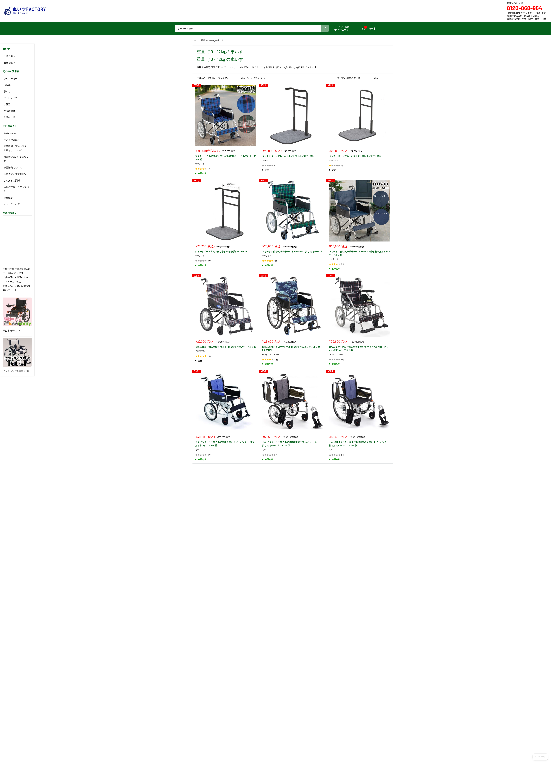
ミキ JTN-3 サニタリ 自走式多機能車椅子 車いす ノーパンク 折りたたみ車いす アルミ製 (359, 444)
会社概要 (8, 197)
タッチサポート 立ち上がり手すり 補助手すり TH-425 (221, 251)
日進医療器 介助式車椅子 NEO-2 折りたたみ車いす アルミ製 (225, 346)
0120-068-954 (524, 7)
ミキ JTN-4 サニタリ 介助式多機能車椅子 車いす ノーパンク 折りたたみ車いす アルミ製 (292, 444)
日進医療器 (200, 351)
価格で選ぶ (9, 62)
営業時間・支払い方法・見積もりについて (16, 148)
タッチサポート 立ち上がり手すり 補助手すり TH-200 (355, 156)
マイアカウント (342, 29)
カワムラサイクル (336, 354)
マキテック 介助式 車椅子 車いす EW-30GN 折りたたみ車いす (292, 251)
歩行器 (7, 104)
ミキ (197, 450)
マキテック (200, 164)
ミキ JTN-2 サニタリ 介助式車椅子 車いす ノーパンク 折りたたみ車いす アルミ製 (225, 444)
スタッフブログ (12, 204)
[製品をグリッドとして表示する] (382, 78)
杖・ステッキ (10, 97)
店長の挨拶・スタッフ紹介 (16, 189)
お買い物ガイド (12, 133)
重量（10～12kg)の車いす (212, 40)
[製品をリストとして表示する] (387, 78)
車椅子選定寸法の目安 (15, 174)
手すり (7, 91)
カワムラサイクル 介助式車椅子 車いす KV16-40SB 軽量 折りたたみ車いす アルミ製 (359, 348)
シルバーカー (10, 78)
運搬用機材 (9, 110)
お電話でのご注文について (16, 158)
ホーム (195, 40)
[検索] (325, 28)
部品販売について (13, 167)
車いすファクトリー (270, 354)
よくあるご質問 (12, 180)
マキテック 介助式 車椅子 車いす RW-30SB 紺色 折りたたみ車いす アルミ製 (359, 253)
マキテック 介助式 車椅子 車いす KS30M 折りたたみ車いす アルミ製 (225, 158)
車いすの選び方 (12, 139)
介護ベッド (9, 117)
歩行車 (7, 84)
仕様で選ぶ (9, 56)
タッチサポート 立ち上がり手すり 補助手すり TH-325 (288, 156)
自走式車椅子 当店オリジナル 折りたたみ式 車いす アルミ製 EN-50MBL (291, 348)
